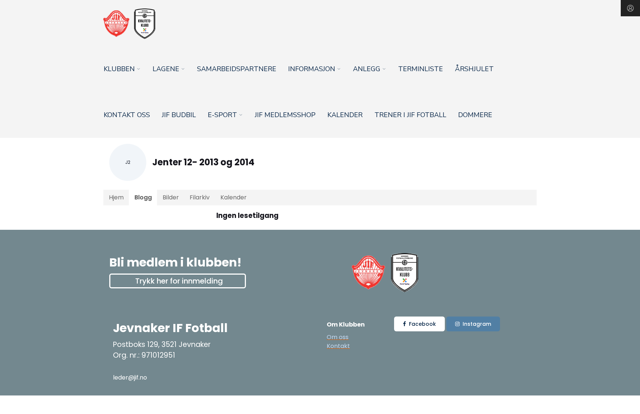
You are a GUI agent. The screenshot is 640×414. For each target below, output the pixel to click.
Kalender (345, 114)
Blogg (143, 197)
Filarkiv (200, 197)
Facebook (422, 324)
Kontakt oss (127, 114)
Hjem (116, 197)
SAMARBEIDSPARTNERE (236, 68)
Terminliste (420, 68)
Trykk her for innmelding (179, 281)
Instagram (477, 324)
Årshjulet (474, 68)
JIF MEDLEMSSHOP (285, 114)
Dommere (475, 114)
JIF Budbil (179, 114)
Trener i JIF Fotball (410, 114)
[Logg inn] (630, 8)
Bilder (171, 197)
